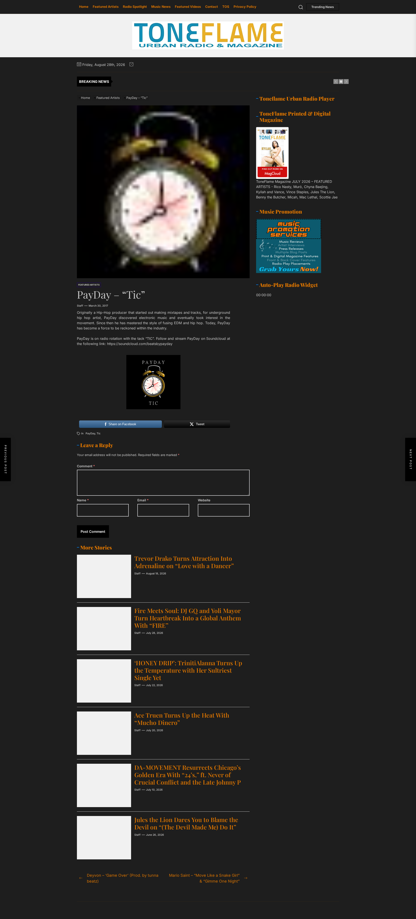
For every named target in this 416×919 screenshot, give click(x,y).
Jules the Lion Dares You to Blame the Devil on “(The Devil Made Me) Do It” (186, 823)
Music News (161, 7)
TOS (225, 7)
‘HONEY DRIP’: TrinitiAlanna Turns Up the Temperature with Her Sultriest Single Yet (188, 670)
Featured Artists (106, 7)
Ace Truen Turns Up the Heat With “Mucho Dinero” (181, 718)
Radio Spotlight (135, 7)
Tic (99, 433)
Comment (86, 466)
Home (83, 7)
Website (204, 500)
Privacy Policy (245, 7)
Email (143, 500)
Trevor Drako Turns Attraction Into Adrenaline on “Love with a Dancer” (184, 562)
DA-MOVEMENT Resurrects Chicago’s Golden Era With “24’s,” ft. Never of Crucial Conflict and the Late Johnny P (187, 774)
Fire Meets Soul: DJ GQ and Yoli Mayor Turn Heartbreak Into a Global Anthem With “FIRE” (187, 618)
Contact (211, 7)
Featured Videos (188, 7)
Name (83, 500)
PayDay (90, 433)
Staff (80, 305)
